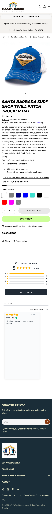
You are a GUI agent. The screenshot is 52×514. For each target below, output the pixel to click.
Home (4, 37)
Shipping (5, 119)
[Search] (39, 6)
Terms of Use (32, 429)
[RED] (4, 202)
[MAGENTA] (11, 202)
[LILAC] (46, 195)
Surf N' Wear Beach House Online (21, 505)
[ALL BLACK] (18, 202)
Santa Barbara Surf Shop (20, 37)
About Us (17, 495)
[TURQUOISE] (32, 195)
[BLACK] (39, 195)
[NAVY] (18, 195)
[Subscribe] (47, 421)
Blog (3, 500)
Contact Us (6, 495)
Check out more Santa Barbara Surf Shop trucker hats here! (26, 177)
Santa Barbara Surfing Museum (36, 495)
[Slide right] (29, 93)
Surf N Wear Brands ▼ (26, 17)
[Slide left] (22, 93)
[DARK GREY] (11, 195)
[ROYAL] (4, 195)
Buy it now (26, 219)
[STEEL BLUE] (25, 195)
